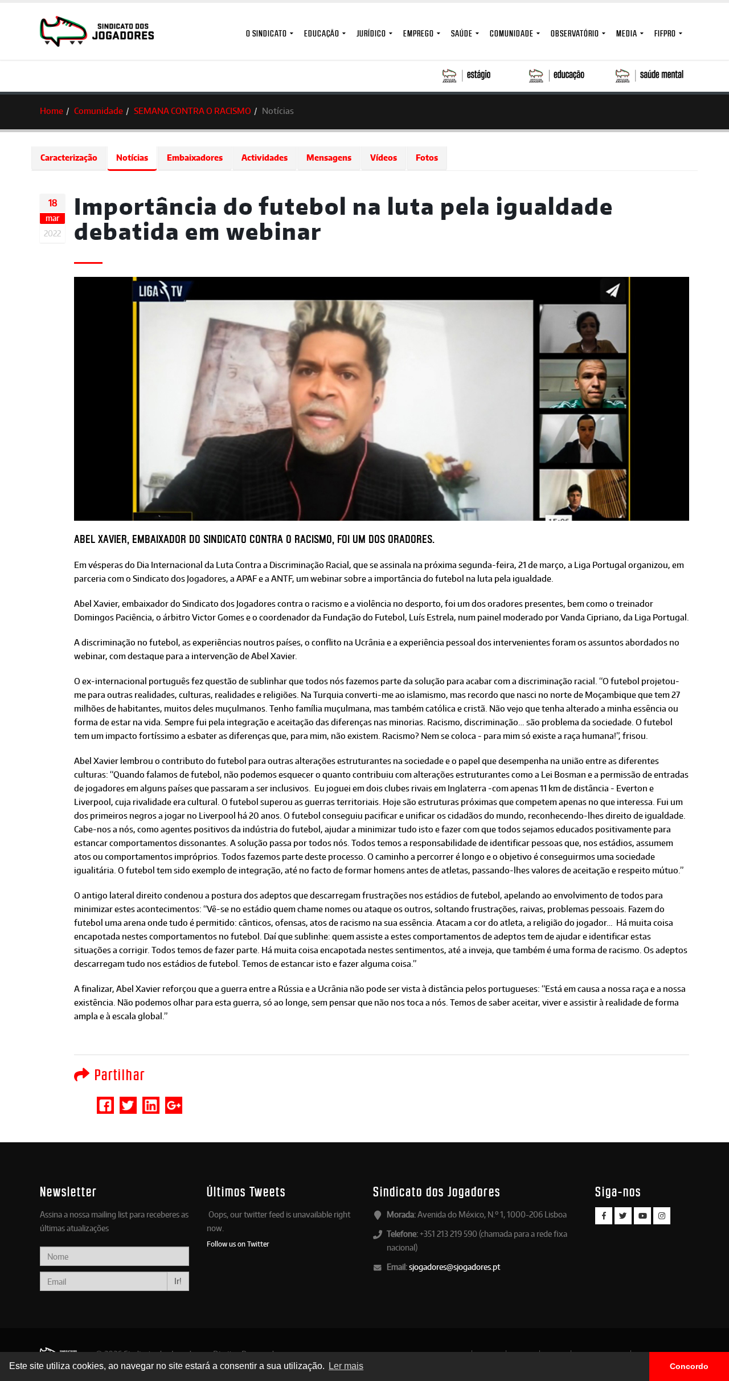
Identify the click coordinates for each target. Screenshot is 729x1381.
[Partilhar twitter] (128, 1100)
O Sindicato (266, 33)
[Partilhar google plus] (173, 1100)
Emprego (418, 33)
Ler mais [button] (346, 1366)
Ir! (178, 1281)
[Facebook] (603, 1215)
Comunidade (512, 33)
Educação (321, 33)
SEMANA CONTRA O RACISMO (192, 110)
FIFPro (665, 33)
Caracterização (68, 157)
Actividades (264, 157)
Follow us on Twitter (238, 1243)
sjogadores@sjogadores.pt (454, 1267)
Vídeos (383, 157)
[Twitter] (623, 1215)
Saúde (462, 33)
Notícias (132, 157)
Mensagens (328, 157)
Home (51, 110)
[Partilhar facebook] (105, 1100)
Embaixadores (195, 157)
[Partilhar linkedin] (150, 1100)
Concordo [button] (689, 1366)
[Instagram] (661, 1215)
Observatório (575, 33)
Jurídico (371, 33)
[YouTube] (642, 1215)
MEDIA (626, 33)
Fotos (427, 157)
